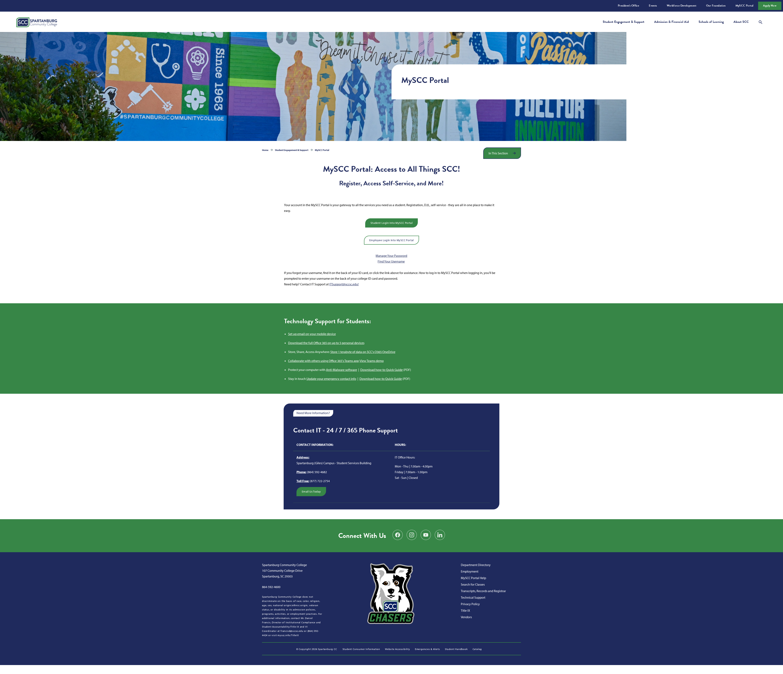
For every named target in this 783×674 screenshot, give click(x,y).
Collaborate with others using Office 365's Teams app (323, 361)
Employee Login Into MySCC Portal (391, 240)
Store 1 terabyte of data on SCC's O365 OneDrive (362, 352)
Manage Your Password (391, 256)
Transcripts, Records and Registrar (483, 591)
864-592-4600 (271, 587)
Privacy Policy (470, 604)
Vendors (466, 617)
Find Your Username (391, 261)
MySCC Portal (744, 5)
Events (653, 5)
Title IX (465, 610)
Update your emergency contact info (331, 379)
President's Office (628, 5)
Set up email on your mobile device (312, 334)
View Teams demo (371, 361)
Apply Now (769, 5)
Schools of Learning (711, 21)
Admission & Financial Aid (671, 21)
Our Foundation (716, 5)
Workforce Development (681, 5)
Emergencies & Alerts (427, 649)
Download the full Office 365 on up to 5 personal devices (326, 343)
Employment (469, 571)
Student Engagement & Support (623, 21)
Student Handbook (456, 649)
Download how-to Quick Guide (381, 370)
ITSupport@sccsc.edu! (344, 284)
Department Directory (476, 565)
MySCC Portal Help (473, 578)
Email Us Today (311, 491)
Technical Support (473, 597)
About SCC (741, 21)
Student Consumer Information (361, 649)
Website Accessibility (397, 649)
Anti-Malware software (341, 370)
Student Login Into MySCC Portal (391, 223)
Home (265, 150)
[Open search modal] (760, 22)
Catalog (477, 649)
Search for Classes (473, 584)
